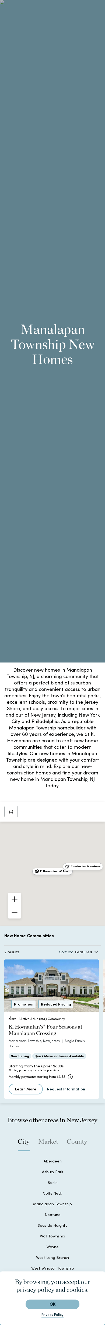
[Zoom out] (14, 912)
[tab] (24, 1144)
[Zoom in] (14, 899)
